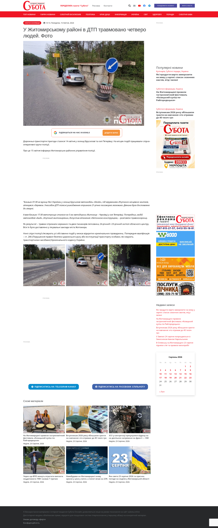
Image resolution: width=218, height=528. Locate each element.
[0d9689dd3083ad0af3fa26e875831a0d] (130, 265)
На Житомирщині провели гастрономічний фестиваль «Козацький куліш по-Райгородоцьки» (44, 438)
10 (160, 374)
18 (165, 377)
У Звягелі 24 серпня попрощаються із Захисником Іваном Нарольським (173, 337)
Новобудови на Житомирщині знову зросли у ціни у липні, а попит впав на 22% (86, 477)
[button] (129, 6)
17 (160, 377)
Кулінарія (160, 71)
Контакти (108, 5)
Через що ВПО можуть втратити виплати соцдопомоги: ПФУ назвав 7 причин (43, 477)
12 (170, 374)
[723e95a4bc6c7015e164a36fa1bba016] (87, 265)
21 (180, 377)
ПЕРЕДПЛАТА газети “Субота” (74, 5)
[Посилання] (34, 5)
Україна (184, 71)
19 (170, 377)
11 (165, 374)
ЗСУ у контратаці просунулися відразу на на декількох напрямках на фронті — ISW (129, 436)
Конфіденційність (31, 523)
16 (190, 374)
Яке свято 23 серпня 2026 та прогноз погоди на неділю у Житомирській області (129, 477)
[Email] (134, 5)
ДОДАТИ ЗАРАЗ (111, 133)
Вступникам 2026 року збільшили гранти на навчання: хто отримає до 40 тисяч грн (86, 436)
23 (190, 377)
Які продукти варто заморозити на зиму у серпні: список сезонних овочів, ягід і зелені (175, 77)
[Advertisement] (87, 178)
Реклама (96, 5)
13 (175, 374)
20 (175, 377)
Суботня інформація (165, 89)
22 (185, 377)
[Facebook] (144, 5)
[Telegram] (149, 5)
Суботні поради (173, 71)
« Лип (162, 391)
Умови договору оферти (34, 519)
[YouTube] (139, 5)
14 (180, 374)
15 (185, 374)
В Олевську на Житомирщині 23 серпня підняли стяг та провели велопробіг (174, 344)
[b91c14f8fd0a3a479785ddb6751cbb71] (44, 265)
